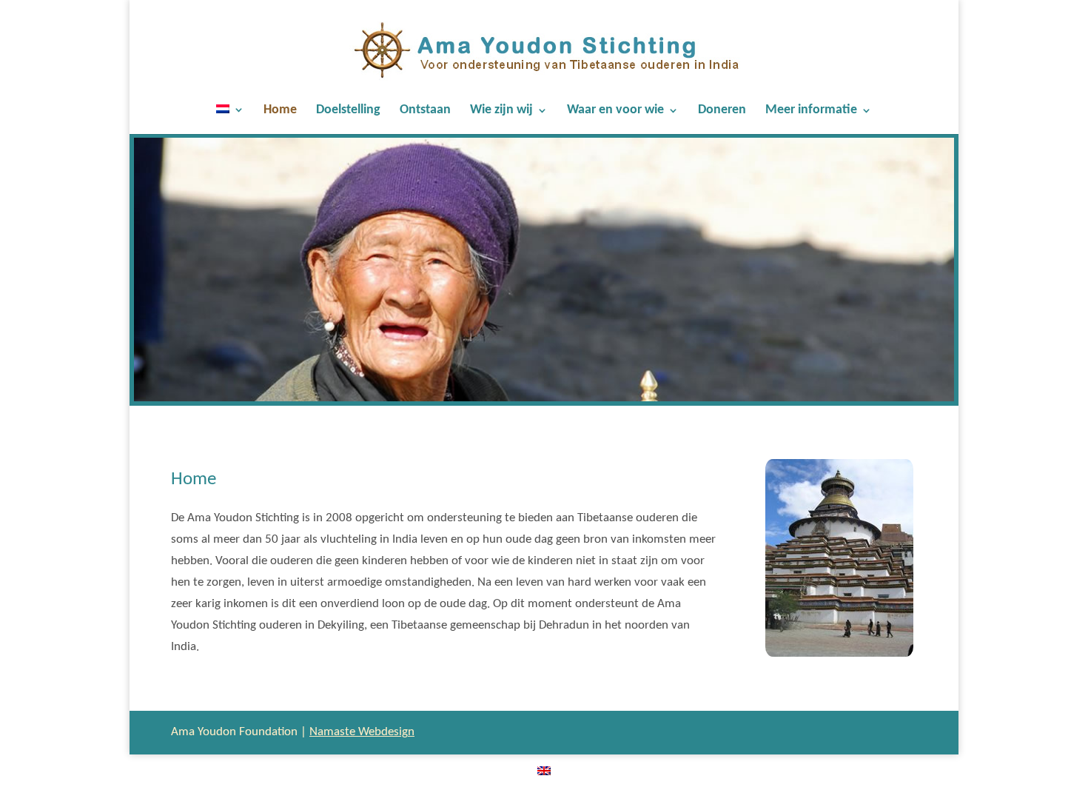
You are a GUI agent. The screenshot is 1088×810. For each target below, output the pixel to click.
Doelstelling (348, 111)
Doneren (722, 111)
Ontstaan (425, 111)
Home (280, 111)
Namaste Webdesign (361, 732)
